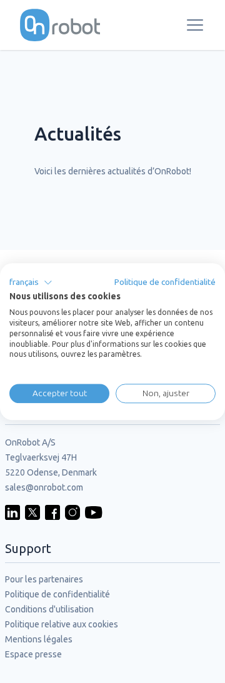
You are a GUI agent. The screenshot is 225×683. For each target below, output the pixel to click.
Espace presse (33, 654)
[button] (30, 282)
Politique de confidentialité (57, 594)
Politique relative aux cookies (61, 624)
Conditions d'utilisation (49, 609)
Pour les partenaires (44, 579)
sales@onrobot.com (44, 487)
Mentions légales (38, 639)
